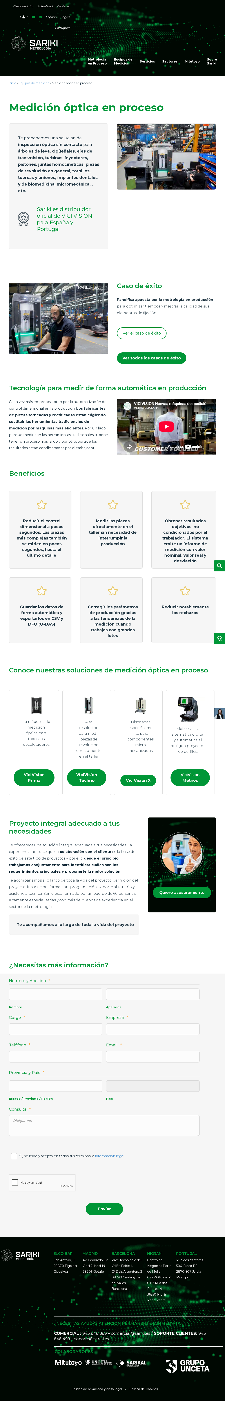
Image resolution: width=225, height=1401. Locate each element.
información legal (109, 1156)
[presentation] (42, 1182)
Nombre (15, 1007)
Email (114, 1045)
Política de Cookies (143, 1389)
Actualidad (45, 6)
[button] (142, 333)
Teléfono (19, 1045)
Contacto (63, 6)
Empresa (117, 1017)
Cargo (17, 1017)
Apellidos (113, 1007)
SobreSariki (212, 61)
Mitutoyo (192, 61)
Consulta (20, 1109)
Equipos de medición (34, 83)
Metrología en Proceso (97, 61)
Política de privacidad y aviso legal (96, 1389)
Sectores (170, 61)
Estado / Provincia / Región (31, 1098)
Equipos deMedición (123, 61)
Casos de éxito (23, 6)
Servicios (147, 61)
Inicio (12, 83)
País (109, 1098)
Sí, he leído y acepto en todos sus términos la (71, 1156)
